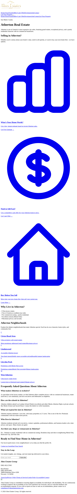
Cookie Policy (31, 477)
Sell (13, 13)
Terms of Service (22, 477)
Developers (28, 13)
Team (10, 13)
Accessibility (40, 477)
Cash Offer (20, 13)
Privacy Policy (12, 477)
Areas (3, 477)
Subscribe (23, 457)
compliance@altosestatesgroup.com (12, 488)
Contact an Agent (6, 446)
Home (3, 13)
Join (33, 13)
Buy (16, 13)
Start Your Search (17, 446)
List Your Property (6, 14)
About (7, 13)
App (6, 477)
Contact (36, 13)
